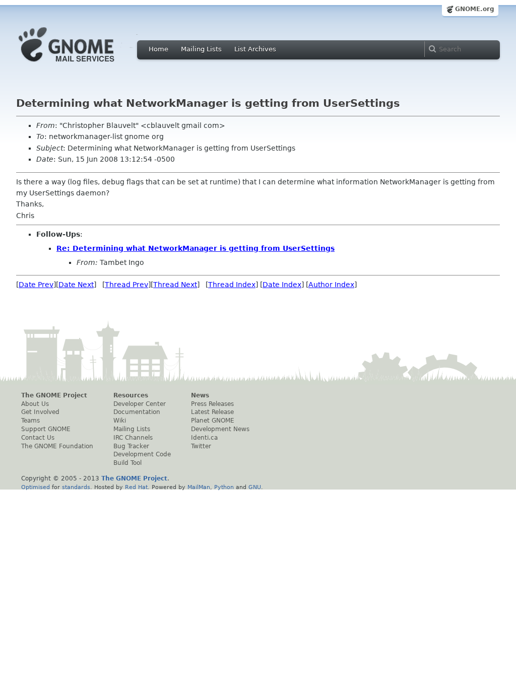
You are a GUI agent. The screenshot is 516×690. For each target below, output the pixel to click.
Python (224, 487)
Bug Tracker (131, 446)
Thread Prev (126, 285)
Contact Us (37, 437)
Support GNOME (46, 429)
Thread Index (231, 285)
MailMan (198, 487)
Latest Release (212, 412)
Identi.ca (204, 437)
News (200, 395)
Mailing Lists (201, 49)
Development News (220, 429)
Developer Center (139, 403)
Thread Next (175, 285)
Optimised (35, 487)
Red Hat (136, 487)
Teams (30, 420)
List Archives (255, 49)
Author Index (331, 285)
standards (76, 487)
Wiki (119, 420)
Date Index (282, 285)
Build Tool (127, 462)
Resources (130, 395)
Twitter (201, 446)
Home (158, 49)
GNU (254, 487)
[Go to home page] (81, 64)
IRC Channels (133, 437)
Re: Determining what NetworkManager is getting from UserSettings (195, 248)
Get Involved (40, 412)
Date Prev (36, 285)
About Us (35, 403)
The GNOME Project (54, 395)
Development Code (142, 454)
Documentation (136, 412)
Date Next (76, 285)
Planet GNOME (212, 420)
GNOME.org (474, 9)
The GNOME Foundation (57, 446)
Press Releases (212, 403)
